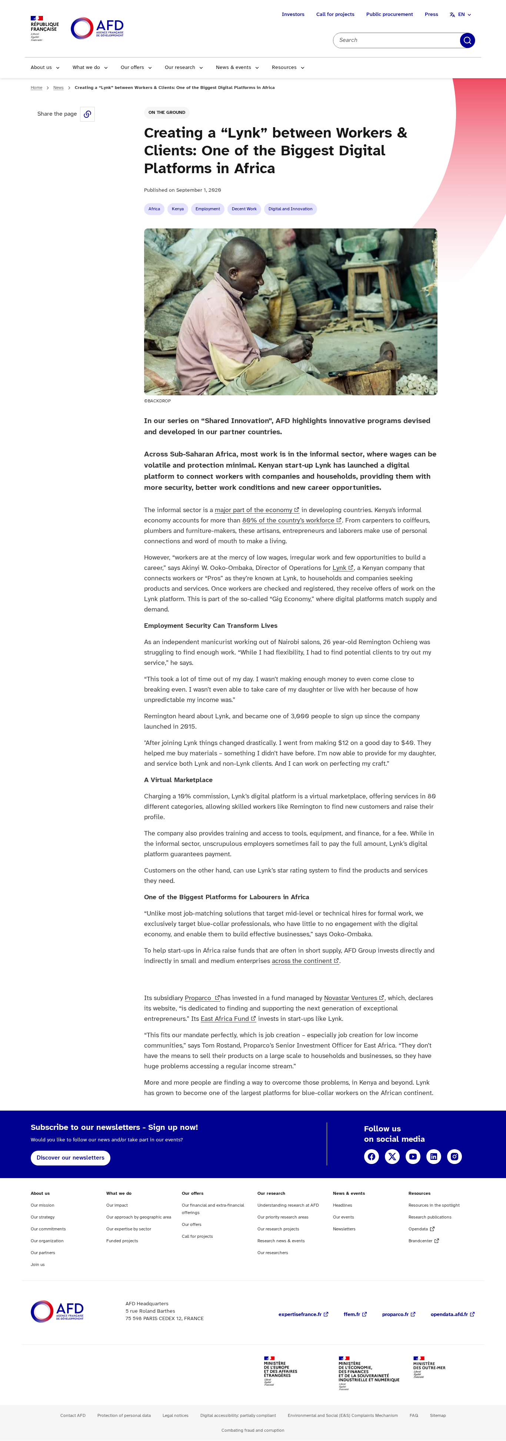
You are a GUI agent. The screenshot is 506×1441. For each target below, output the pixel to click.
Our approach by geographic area (138, 1217)
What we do (86, 67)
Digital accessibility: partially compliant (238, 1415)
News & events (233, 67)
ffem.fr (352, 1315)
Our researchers (272, 1252)
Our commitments (48, 1229)
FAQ (414, 1415)
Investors (293, 14)
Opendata (418, 1229)
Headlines (342, 1205)
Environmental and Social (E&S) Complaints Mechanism (343, 1415)
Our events (343, 1217)
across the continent (302, 961)
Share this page (87, 114)
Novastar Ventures (350, 998)
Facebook (371, 1156)
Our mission (42, 1205)
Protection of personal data (124, 1415)
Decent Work (244, 209)
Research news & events (281, 1241)
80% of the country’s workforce (288, 520)
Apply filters (467, 40)
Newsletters (344, 1229)
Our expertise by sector (128, 1229)
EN (461, 14)
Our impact (117, 1205)
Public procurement (389, 14)
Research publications (430, 1217)
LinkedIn (433, 1156)
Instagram (454, 1156)
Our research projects (278, 1229)
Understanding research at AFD (288, 1205)
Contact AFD (73, 1415)
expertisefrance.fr (300, 1315)
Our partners (43, 1252)
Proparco (199, 998)
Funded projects (122, 1241)
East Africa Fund (225, 1019)
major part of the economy (253, 510)
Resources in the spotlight (434, 1205)
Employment (208, 209)
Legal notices (176, 1415)
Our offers (132, 67)
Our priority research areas (283, 1217)
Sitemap (438, 1415)
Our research (180, 67)
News (58, 87)
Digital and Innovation (291, 209)
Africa (154, 209)
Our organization (47, 1241)
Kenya (178, 209)
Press (431, 14)
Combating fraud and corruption (253, 1430)
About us (41, 67)
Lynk (339, 568)
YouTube (413, 1156)
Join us (38, 1264)
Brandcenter (420, 1241)
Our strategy (42, 1217)
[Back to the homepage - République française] (114, 28)
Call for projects (335, 14)
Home (36, 87)
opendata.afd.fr (449, 1315)
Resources (284, 67)
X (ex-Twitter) (392, 1156)
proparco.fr (395, 1315)
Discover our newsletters (70, 1158)
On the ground (167, 112)
